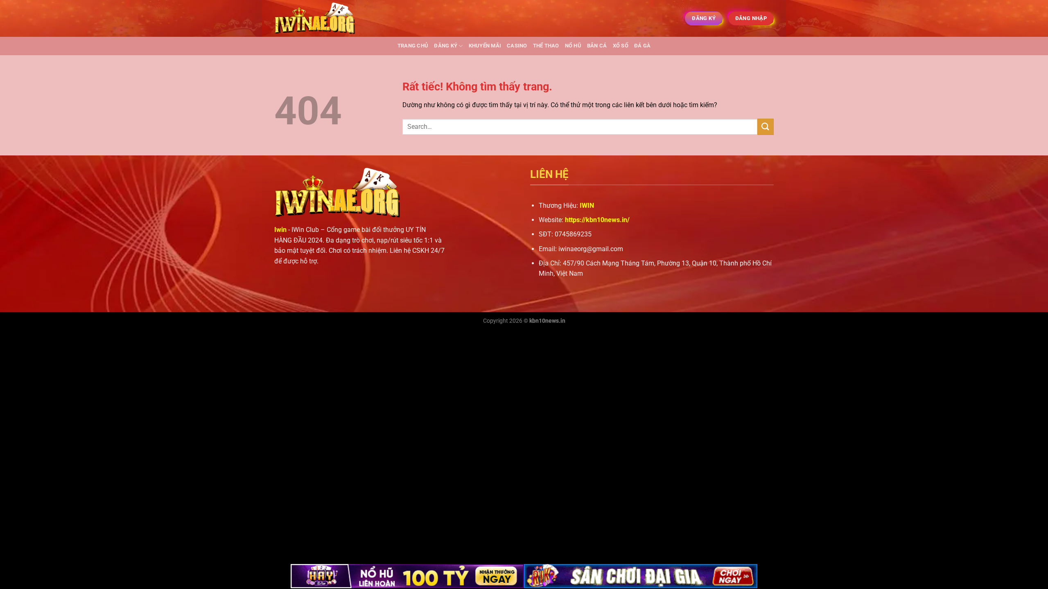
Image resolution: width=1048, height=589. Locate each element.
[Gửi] (765, 127)
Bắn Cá (597, 46)
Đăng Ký (445, 46)
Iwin (280, 230)
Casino (517, 46)
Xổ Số (620, 46)
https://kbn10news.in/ (597, 220)
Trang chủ (413, 46)
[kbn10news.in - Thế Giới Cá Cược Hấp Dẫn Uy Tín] (315, 18)
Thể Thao (546, 46)
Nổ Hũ (573, 46)
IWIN (587, 205)
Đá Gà (642, 46)
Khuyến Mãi (485, 46)
